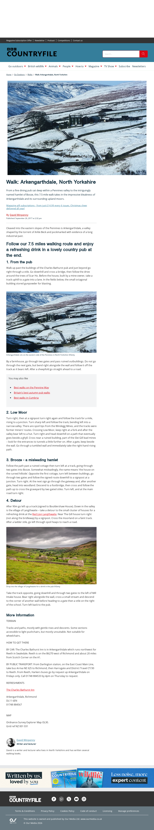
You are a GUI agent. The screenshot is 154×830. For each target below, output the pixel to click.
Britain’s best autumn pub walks (32, 392)
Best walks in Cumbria (26, 397)
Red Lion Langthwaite (44, 514)
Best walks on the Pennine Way (31, 387)
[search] (143, 54)
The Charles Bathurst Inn (20, 689)
